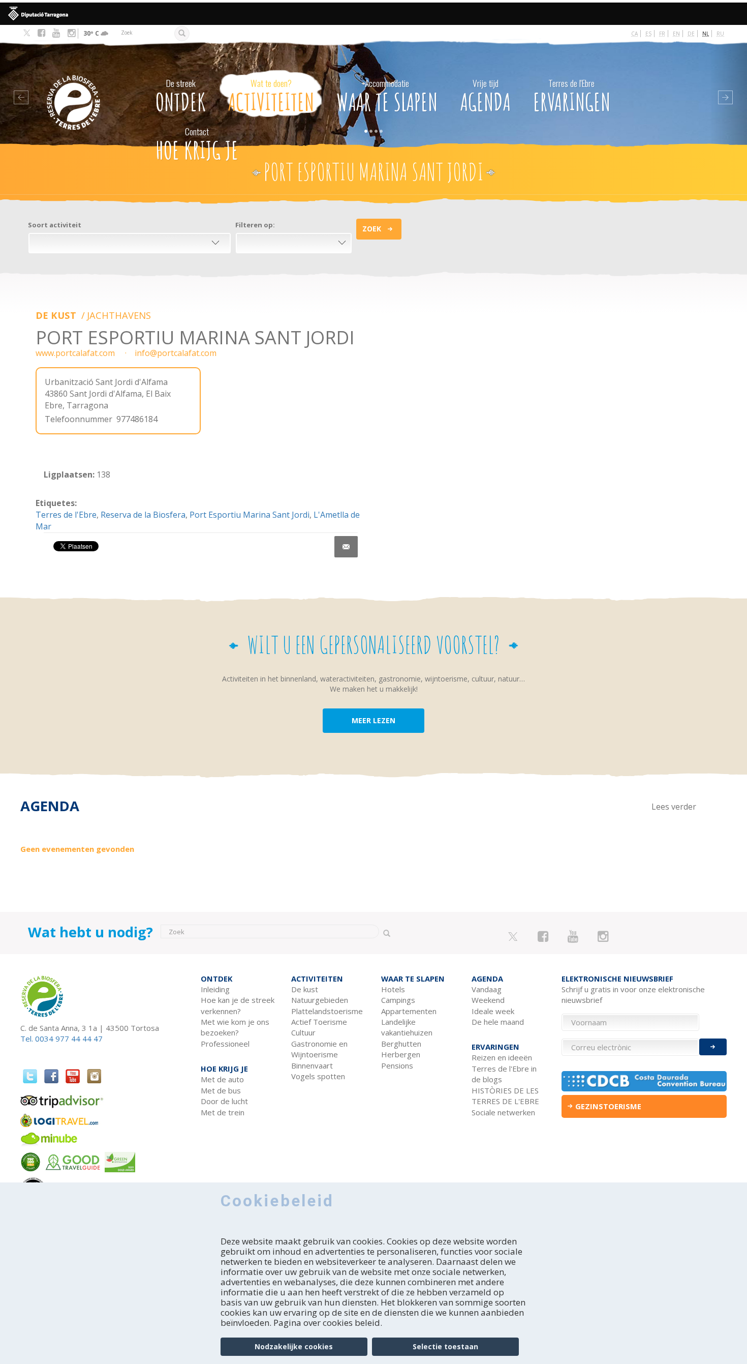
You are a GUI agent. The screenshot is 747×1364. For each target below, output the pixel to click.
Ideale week (493, 1011)
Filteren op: (255, 224)
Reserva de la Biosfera (143, 514)
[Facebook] (41, 33)
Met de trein (222, 1112)
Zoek (371, 228)
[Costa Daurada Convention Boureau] (644, 1081)
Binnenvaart (312, 1065)
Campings (398, 1000)
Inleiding (215, 989)
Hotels (393, 989)
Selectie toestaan (445, 1346)
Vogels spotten (318, 1076)
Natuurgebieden (319, 1000)
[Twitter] (26, 33)
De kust (304, 989)
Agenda (485, 96)
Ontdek (180, 96)
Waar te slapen (387, 96)
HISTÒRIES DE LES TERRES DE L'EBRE (505, 1095)
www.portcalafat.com (75, 353)
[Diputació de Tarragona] (373, 14)
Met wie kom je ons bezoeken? (235, 1027)
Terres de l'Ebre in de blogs (504, 1073)
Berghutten (401, 1044)
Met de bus (221, 1090)
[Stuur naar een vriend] (346, 546)
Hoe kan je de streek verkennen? (237, 1005)
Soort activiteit (54, 224)
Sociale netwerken (503, 1112)
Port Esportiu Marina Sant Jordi (249, 514)
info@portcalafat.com (175, 353)
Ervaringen (571, 96)
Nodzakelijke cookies (294, 1346)
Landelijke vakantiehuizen (406, 1027)
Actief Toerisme (319, 1022)
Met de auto (222, 1079)
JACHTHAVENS (119, 315)
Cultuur (303, 1032)
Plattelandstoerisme (327, 1011)
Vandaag (487, 989)
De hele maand (498, 1022)
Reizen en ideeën (502, 1057)
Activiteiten (271, 96)
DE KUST (57, 315)
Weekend (488, 1000)
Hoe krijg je (196, 145)
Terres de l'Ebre (66, 514)
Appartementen (409, 1011)
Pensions (397, 1065)
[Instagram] (71, 33)
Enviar (713, 1047)
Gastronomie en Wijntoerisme (319, 1049)
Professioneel (225, 1044)
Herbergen (400, 1054)
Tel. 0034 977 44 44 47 (61, 1038)
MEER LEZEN (373, 720)
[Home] (87, 87)
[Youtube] (56, 33)
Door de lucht (224, 1101)
